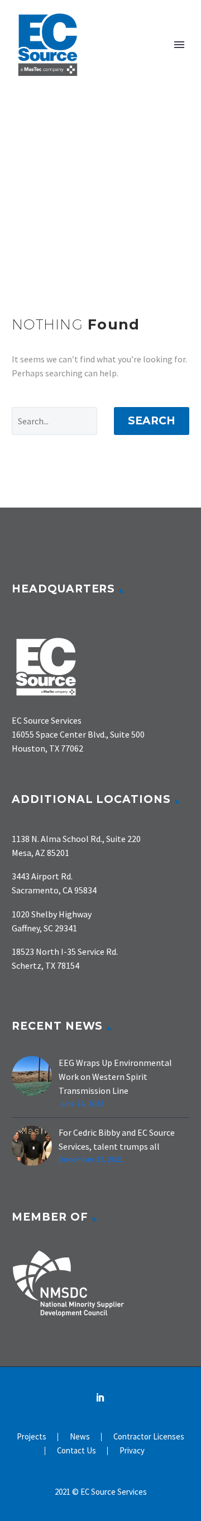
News (80, 1437)
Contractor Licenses (148, 1437)
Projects (31, 1437)
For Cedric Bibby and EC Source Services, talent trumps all (117, 1139)
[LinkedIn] (100, 1397)
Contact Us (76, 1451)
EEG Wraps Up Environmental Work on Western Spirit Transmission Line (115, 1076)
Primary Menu (179, 44)
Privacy (132, 1451)
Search (151, 420)
